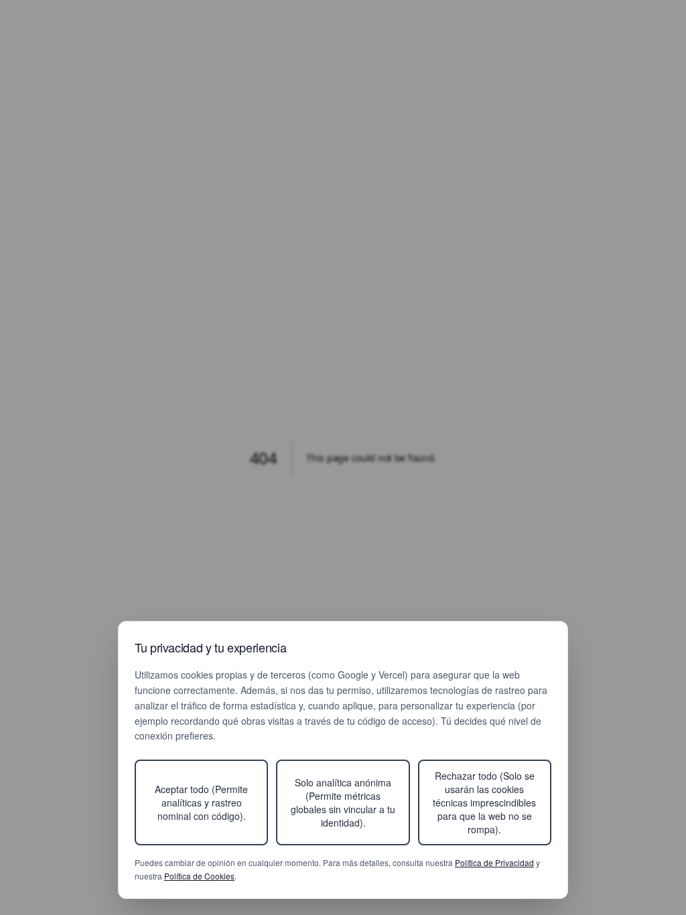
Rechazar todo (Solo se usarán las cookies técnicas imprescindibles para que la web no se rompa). (484, 802)
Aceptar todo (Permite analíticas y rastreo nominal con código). (201, 802)
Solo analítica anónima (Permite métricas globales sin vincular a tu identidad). (343, 802)
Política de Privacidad (494, 862)
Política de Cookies (199, 876)
